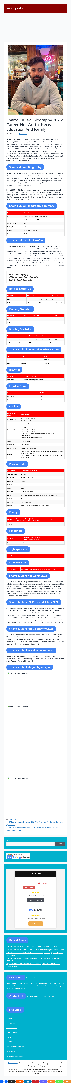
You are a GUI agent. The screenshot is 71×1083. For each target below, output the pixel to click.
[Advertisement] (35, 28)
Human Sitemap (12, 1032)
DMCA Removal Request (15, 1047)
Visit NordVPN (36, 923)
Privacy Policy (11, 1051)
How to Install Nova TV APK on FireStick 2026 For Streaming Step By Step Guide (35, 950)
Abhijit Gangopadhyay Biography (23, 277)
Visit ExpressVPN (35, 900)
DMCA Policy (11, 1042)
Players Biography (15, 819)
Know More (20, 988)
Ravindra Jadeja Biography (21, 280)
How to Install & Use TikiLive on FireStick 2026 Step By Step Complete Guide (33, 946)
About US (9, 1018)
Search (9, 840)
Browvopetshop (15, 8)
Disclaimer (10, 1037)
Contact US (10, 1023)
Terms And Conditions (14, 1056)
